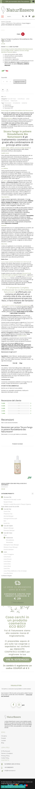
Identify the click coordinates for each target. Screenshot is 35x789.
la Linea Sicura (12, 307)
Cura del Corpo (11, 99)
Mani (5, 535)
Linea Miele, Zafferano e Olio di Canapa (15, 571)
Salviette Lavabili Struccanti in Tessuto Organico (17, 504)
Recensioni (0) (8, 108)
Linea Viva (7, 568)
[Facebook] (13, 704)
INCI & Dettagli (8, 106)
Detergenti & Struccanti (10, 518)
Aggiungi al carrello (20, 81)
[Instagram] (19, 704)
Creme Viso (7, 511)
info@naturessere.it (9, 770)
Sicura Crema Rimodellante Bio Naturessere (16, 283)
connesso (10, 434)
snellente (24, 103)
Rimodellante (17, 23)
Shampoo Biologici (9, 530)
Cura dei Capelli (8, 525)
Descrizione (7, 105)
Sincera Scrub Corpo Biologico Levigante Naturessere (16, 274)
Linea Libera (7, 566)
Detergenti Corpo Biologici (11, 545)
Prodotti (3, 738)
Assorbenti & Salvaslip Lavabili (12, 499)
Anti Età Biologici (8, 516)
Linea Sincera (7, 559)
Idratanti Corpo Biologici (11, 547)
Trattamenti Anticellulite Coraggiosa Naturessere (17, 323)
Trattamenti (9, 23)
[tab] (19, 105)
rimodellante (16, 103)
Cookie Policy (5, 758)
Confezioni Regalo (6, 575)
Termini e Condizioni (7, 753)
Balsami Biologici (9, 528)
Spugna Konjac (8, 502)
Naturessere (7, 103)
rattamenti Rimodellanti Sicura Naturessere (16, 324)
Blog (2, 743)
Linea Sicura (21, 99)
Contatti (3, 740)
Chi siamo (4, 736)
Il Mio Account (5, 751)
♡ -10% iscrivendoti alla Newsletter (16, 1)
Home (3, 21)
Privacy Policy (5, 755)
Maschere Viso (8, 514)
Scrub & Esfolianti (8, 549)
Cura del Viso (7, 509)
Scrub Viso (7, 523)
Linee (27, 99)
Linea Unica (7, 564)
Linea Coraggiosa (9, 554)
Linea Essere (7, 561)
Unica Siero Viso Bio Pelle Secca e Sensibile (14, 484)
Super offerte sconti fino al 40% (10, 506)
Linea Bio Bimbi (8, 573)
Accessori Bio (7, 497)
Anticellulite (9, 542)
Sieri (5, 521)
